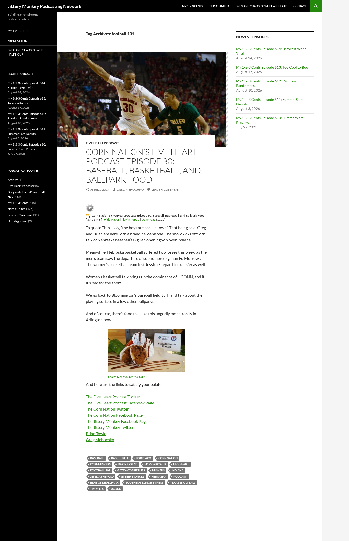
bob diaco (143, 458)
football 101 (100, 470)
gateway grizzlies (131, 470)
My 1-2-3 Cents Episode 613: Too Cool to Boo (272, 67)
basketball (120, 458)
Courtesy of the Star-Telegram (126, 377)
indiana (177, 470)
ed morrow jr (155, 464)
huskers (158, 470)
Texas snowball (182, 482)
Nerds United (219, 6)
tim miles (97, 488)
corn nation (168, 458)
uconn (116, 488)
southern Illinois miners (144, 482)
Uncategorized (18, 221)
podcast (180, 476)
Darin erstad (127, 464)
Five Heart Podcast (102, 143)
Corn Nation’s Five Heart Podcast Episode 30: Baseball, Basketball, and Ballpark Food (143, 166)
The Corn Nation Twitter (107, 408)
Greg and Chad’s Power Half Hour (261, 6)
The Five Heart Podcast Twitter (113, 396)
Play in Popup (130, 220)
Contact (299, 6)
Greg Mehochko (130, 189)
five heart (181, 464)
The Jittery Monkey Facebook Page (116, 421)
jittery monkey (132, 476)
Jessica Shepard (102, 476)
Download (149, 220)
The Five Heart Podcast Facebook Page (120, 402)
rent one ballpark (104, 482)
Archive (13, 180)
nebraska (159, 476)
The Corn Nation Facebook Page (114, 415)
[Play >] (90, 208)
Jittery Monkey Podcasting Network (45, 6)
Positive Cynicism (19, 215)
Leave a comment (166, 189)
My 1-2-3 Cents (192, 6)
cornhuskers (100, 464)
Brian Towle (96, 433)
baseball (97, 458)
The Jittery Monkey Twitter (110, 427)
